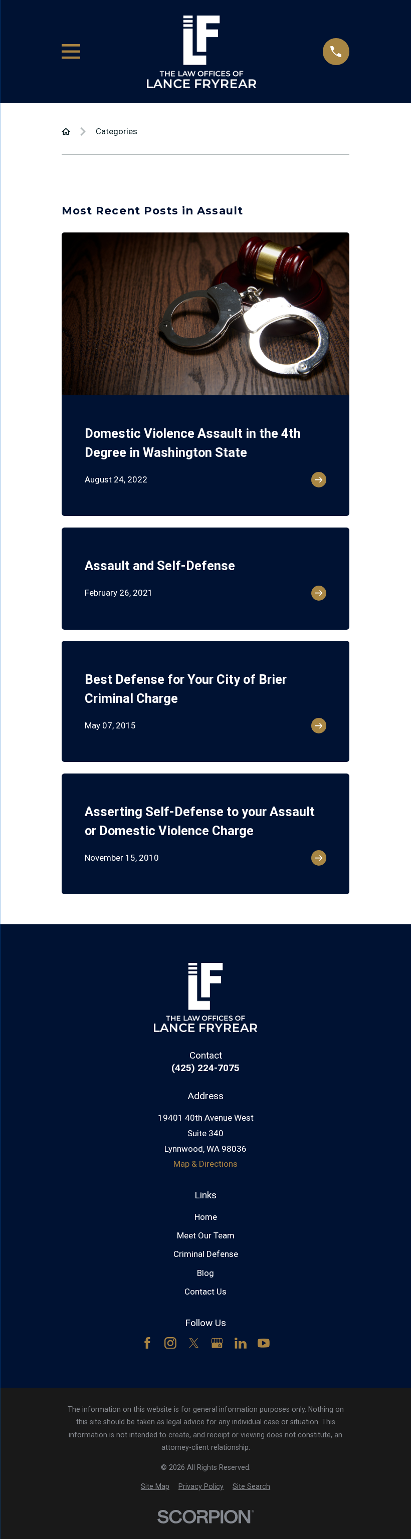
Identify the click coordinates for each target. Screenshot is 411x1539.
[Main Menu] (71, 51)
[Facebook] (147, 1343)
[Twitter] (194, 1343)
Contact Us (205, 1292)
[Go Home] (66, 131)
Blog (205, 1273)
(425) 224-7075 (205, 1068)
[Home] (201, 52)
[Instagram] (170, 1343)
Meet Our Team (206, 1235)
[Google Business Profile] (217, 1343)
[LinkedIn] (241, 1343)
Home (205, 1217)
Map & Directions (205, 1164)
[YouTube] (264, 1343)
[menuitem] (155, 1486)
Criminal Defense (205, 1254)
